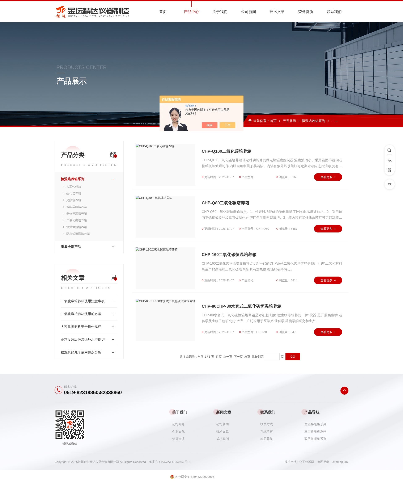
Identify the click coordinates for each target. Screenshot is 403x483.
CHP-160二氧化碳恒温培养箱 (229, 254)
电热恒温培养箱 (76, 213)
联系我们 (334, 12)
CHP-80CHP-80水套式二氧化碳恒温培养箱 (241, 306)
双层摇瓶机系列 (315, 439)
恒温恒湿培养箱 (76, 227)
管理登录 (323, 461)
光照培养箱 (73, 200)
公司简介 (178, 424)
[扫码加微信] (390, 170)
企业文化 (178, 431)
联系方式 (266, 424)
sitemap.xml (340, 461)
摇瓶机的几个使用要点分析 (81, 352)
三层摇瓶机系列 (315, 431)
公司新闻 (248, 12)
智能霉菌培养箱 (76, 207)
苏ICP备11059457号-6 (175, 461)
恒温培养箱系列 (313, 121)
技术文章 (277, 12)
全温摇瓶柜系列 (315, 424)
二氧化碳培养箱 (76, 220)
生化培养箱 (73, 193)
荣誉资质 (305, 12)
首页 (163, 12)
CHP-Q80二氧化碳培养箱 (225, 203)
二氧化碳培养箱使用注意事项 (83, 301)
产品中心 (191, 12)
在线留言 (266, 431)
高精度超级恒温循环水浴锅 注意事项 (88, 339)
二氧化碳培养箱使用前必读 (81, 314)
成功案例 (222, 439)
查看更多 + (328, 177)
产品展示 (289, 121)
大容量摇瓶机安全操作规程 (81, 326)
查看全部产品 (71, 246)
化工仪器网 (308, 461)
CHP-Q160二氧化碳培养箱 (226, 151)
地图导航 (266, 439)
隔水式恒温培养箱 (78, 233)
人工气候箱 (73, 186)
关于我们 (220, 12)
